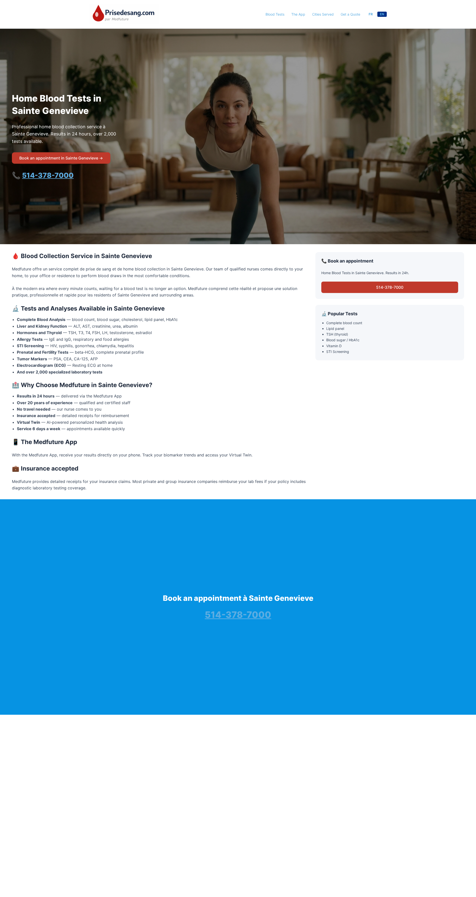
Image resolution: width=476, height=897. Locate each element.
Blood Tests (275, 14)
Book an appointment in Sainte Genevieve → (61, 158)
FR (371, 14)
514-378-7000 (48, 175)
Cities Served (323, 14)
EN (382, 14)
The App (298, 14)
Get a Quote (350, 14)
